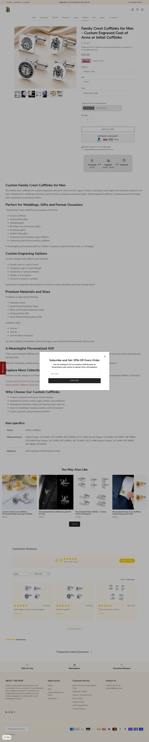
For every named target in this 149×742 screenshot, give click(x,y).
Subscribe (74, 381)
